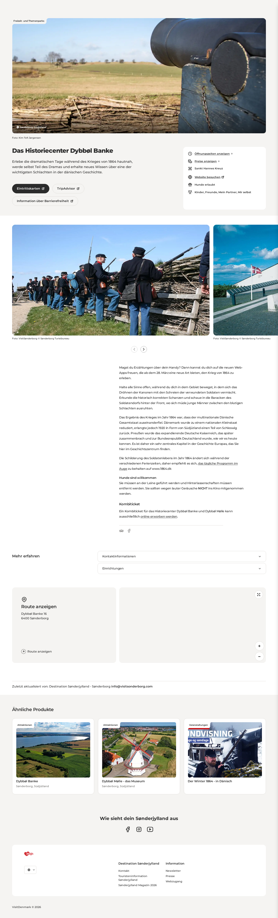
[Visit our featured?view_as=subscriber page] (150, 829)
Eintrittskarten (28, 188)
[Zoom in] (259, 645)
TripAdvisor (66, 188)
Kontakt (123, 870)
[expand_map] (259, 594)
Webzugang (174, 881)
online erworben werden (159, 516)
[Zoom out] (259, 656)
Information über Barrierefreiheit (43, 201)
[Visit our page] (139, 829)
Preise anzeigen (206, 161)
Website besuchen (208, 177)
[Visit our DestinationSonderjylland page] (127, 829)
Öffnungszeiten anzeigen (212, 153)
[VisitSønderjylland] (35, 854)
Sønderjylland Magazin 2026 (137, 885)
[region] (192, 625)
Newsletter (173, 870)
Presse (170, 876)
